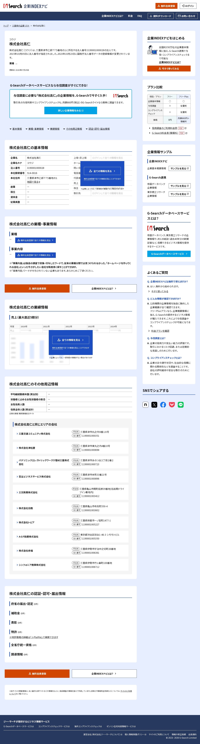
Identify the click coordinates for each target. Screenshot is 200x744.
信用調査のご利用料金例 (169, 128)
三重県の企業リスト (20, 25)
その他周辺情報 (74, 128)
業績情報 (54, 128)
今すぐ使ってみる (170, 68)
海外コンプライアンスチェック (88, 726)
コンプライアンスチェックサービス (54, 726)
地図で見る (33, 181)
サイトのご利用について (159, 734)
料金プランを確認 (160, 331)
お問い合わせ (188, 16)
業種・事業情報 (36, 128)
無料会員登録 (168, 6)
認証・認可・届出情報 (99, 128)
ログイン (189, 6)
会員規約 (192, 734)
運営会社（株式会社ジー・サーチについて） (102, 734)
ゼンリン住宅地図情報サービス (121, 726)
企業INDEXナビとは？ (112, 16)
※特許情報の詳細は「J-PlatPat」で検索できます (33, 637)
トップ (6, 25)
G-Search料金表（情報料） (169, 133)
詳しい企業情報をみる (70, 110)
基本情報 (17, 128)
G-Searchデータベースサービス (167, 254)
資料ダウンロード (162, 16)
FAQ (139, 16)
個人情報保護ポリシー (135, 734)
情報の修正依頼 (179, 734)
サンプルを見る (180, 168)
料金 (130, 16)
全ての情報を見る (100, 171)
